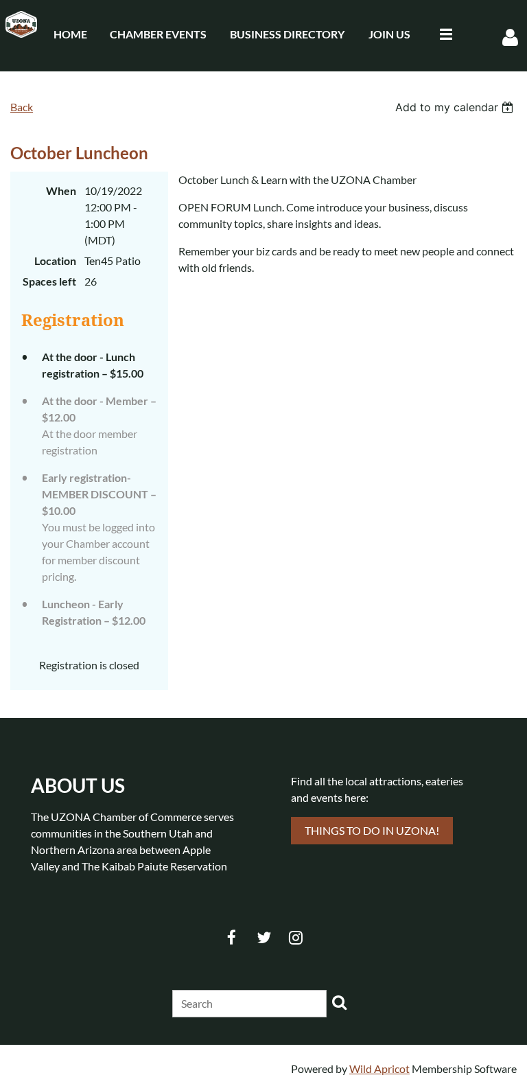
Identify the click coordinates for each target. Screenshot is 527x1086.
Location (55, 260)
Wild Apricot (379, 1068)
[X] (264, 937)
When (61, 190)
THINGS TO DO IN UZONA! (372, 830)
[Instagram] (296, 937)
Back (21, 106)
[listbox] (456, 107)
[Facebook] (231, 937)
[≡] (442, 34)
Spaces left (49, 281)
